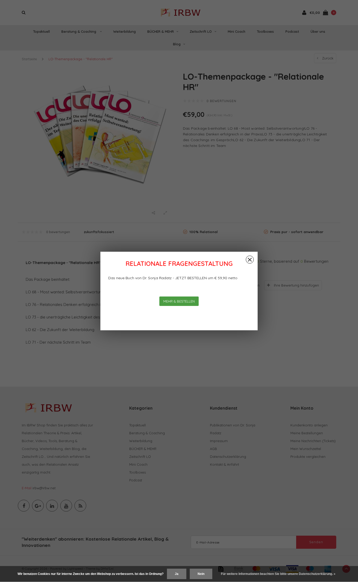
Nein (201, 574)
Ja (176, 574)
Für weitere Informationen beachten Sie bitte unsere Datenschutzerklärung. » (278, 574)
